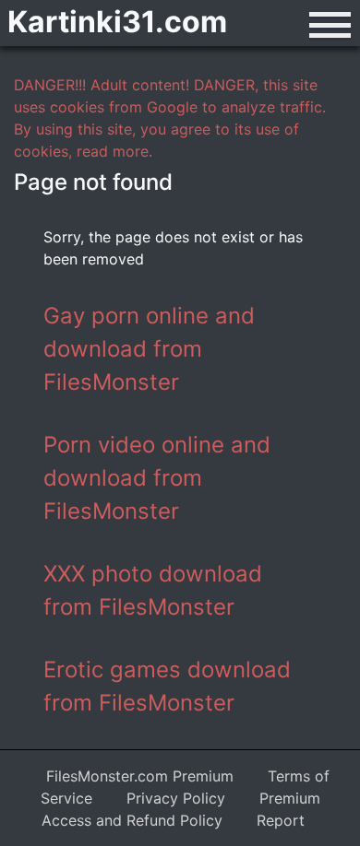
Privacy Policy (175, 798)
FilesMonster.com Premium (140, 776)
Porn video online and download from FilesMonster (156, 477)
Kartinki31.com (117, 22)
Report (281, 820)
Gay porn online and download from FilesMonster (149, 348)
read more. (114, 151)
